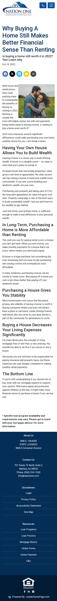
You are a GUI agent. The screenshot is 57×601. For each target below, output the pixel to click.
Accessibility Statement (28, 505)
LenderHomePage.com (37, 596)
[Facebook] (24, 591)
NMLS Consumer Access (28, 448)
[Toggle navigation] (51, 5)
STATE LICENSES (28, 444)
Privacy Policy (28, 499)
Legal (28, 493)
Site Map (28, 512)
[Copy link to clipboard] (33, 74)
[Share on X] (12, 74)
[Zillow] (33, 591)
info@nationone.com (28, 475)
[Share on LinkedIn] (19, 74)
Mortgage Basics (28, 542)
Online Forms (28, 548)
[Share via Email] (26, 74)
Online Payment (28, 554)
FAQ (28, 561)
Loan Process (28, 535)
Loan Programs (28, 529)
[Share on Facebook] (5, 74)
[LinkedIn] (29, 591)
